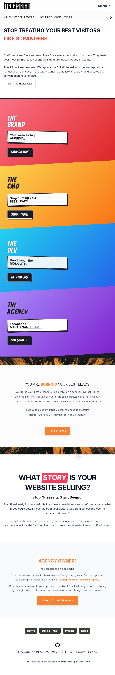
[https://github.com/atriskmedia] (57, 644)
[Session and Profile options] (111, 17)
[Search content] (106, 17)
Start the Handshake (19, 83)
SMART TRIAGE (19, 214)
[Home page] (16, 6)
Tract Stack (66, 661)
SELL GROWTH (19, 340)
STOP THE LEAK (19, 152)
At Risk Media (83, 661)
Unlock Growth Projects (57, 600)
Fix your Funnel (57, 430)
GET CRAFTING (19, 277)
